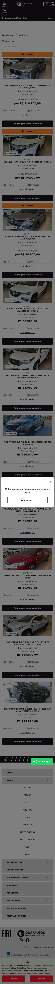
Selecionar (27, 500)
